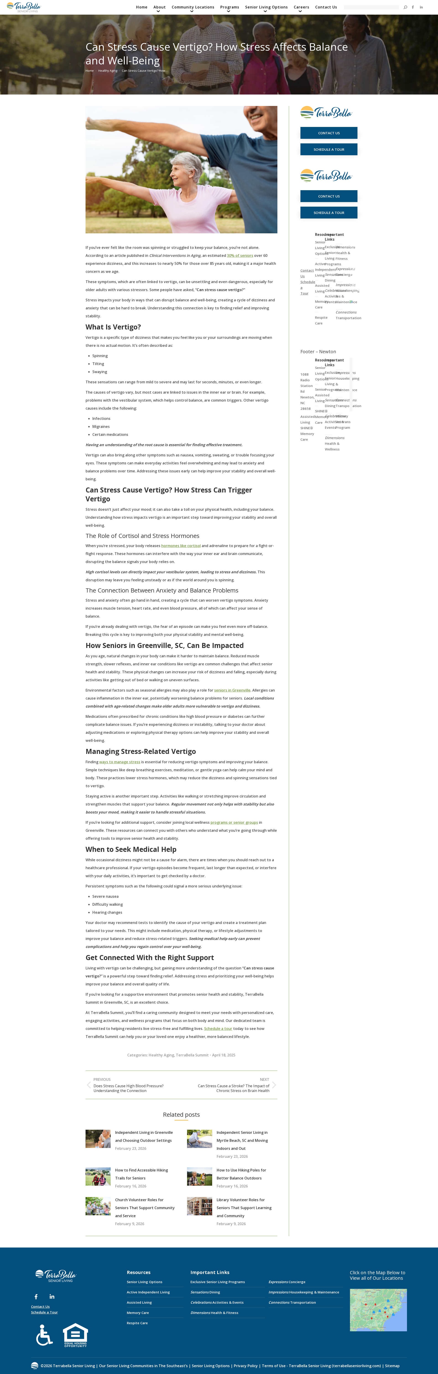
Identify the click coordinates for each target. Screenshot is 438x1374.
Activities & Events (217, 1302)
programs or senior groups (234, 822)
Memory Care (138, 1312)
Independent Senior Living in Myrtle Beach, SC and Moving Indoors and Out (242, 1140)
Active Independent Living (148, 1292)
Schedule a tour (218, 1028)
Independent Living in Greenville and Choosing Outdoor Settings (144, 1136)
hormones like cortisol (181, 545)
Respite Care (137, 1323)
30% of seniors (240, 255)
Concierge (345, 271)
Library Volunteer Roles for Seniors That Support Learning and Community (244, 1207)
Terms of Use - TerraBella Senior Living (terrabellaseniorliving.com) (321, 1365)
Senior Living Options (144, 1281)
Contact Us (40, 1306)
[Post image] (98, 1139)
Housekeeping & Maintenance (304, 1292)
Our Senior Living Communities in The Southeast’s (143, 1365)
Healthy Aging (161, 1055)
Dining (334, 277)
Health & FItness (345, 253)
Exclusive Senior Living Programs (333, 255)
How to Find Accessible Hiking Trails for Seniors (141, 1174)
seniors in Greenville (232, 690)
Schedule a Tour (44, 1312)
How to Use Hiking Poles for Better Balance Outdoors (241, 1174)
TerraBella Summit (192, 1055)
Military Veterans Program (343, 422)
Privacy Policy (246, 1365)
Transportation (348, 315)
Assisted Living (139, 1302)
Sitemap (392, 1365)
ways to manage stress (119, 761)
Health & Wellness (334, 443)
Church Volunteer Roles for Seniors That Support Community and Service (145, 1207)
